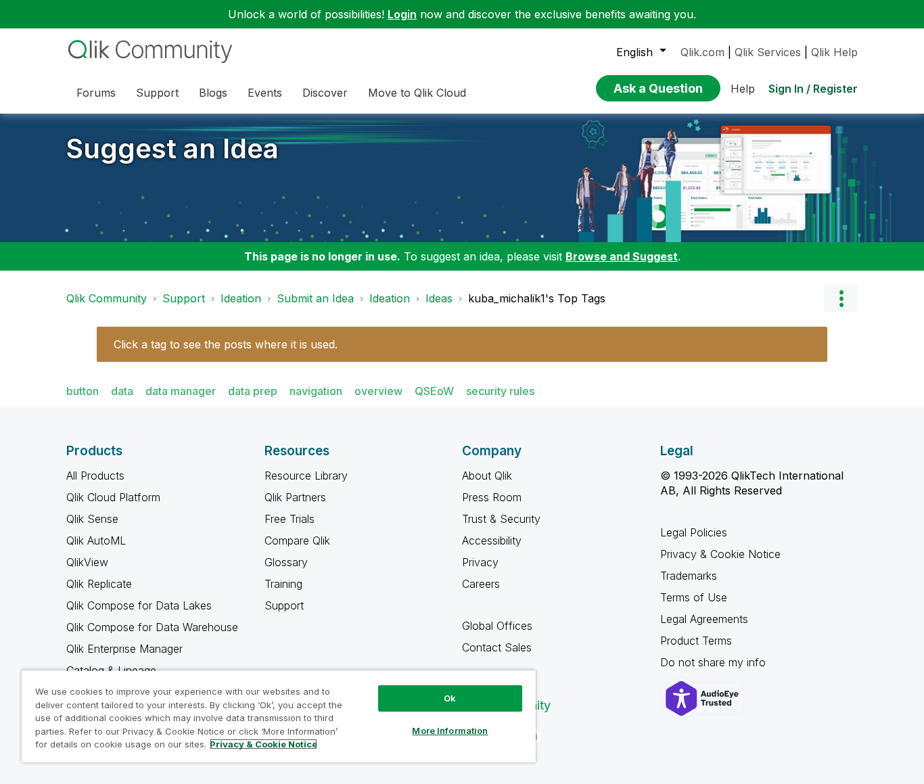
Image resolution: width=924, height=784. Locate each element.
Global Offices (497, 625)
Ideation (241, 298)
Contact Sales (497, 647)
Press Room (492, 497)
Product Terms (696, 640)
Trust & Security (501, 519)
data (122, 391)
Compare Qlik (297, 540)
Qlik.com (702, 52)
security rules (500, 391)
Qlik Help (834, 52)
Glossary (286, 562)
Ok (450, 698)
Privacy (480, 562)
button (82, 391)
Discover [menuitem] (325, 92)
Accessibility (492, 540)
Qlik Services (768, 52)
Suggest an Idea (172, 148)
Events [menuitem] (265, 92)
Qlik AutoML (96, 540)
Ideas (439, 298)
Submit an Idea (315, 298)
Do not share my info (714, 662)
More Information (450, 730)
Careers (481, 584)
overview (378, 391)
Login (402, 14)
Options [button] (841, 298)
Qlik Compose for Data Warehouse (152, 627)
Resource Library (306, 475)
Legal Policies (693, 532)
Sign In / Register (813, 88)
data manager (180, 391)
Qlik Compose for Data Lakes (139, 605)
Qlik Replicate (99, 584)
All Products (95, 475)
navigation (316, 391)
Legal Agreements (704, 619)
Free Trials (289, 519)
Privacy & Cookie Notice (720, 554)
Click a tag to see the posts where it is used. (226, 344)
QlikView (87, 562)
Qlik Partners (295, 497)
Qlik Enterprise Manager (124, 648)
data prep (252, 391)
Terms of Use (693, 597)
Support (183, 298)
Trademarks (688, 575)
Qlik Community (106, 298)
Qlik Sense (92, 519)
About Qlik (487, 475)
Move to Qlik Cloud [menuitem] (417, 92)
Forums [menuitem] (96, 92)
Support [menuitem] (157, 92)
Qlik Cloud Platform (113, 497)
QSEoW (434, 391)
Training (283, 584)
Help (743, 88)
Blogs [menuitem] (213, 92)
